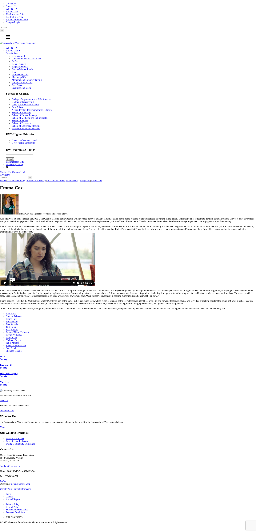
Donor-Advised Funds (22, 69)
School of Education (21, 112)
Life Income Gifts (20, 74)
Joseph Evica (12, 329)
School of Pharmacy (21, 123)
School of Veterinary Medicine (26, 126)
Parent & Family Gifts (22, 82)
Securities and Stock (21, 88)
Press (8, 494)
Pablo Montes (12, 343)
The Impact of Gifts (15, 14)
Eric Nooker (11, 321)
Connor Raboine (13, 316)
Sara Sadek (11, 348)
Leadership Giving (14, 17)
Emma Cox (96, 180)
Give (5, 175)
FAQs (14, 61)
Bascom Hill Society (36, 180)
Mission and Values (15, 438)
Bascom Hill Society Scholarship (62, 180)
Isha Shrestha (12, 324)
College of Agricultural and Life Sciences (31, 99)
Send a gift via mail (10, 466)
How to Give (12, 11)
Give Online (11, 53)
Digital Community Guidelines (20, 444)
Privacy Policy (13, 504)
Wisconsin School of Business (26, 128)
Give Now (11, 3)
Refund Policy (12, 507)
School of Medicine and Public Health (30, 118)
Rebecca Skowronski (16, 345)
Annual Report (13, 499)
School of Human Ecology (24, 115)
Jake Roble (11, 327)
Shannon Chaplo (14, 351)
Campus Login (13, 22)
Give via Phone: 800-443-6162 (26, 58)
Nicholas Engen (13, 340)
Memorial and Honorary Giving (27, 80)
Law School (17, 107)
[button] (8, 38)
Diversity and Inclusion (17, 441)
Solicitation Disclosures (17, 509)
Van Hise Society (4, 383)
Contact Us (11, 6)
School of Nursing (20, 120)
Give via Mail (18, 56)
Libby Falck (11, 337)
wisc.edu (4, 400)
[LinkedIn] (1, 530)
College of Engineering (23, 102)
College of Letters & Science (25, 104)
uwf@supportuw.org (20, 484)
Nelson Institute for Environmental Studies (32, 110)
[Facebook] (0, 527)
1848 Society (3, 358)
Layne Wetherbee (14, 335)
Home (3, 180)
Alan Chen (11, 313)
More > (3, 427)
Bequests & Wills (20, 66)
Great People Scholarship (24, 142)
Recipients (85, 180)
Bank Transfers (19, 64)
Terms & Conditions (15, 512)
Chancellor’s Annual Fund (24, 140)
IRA (14, 72)
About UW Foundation (17, 19)
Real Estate (17, 85)
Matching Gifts (19, 77)
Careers (9, 496)
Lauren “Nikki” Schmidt (17, 332)
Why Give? (11, 9)
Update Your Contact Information (15, 489)
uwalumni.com (7, 410)
